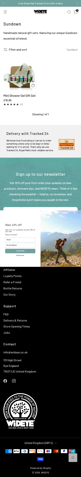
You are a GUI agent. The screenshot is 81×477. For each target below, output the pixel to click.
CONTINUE (20, 251)
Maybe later (20, 255)
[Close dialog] (79, 212)
